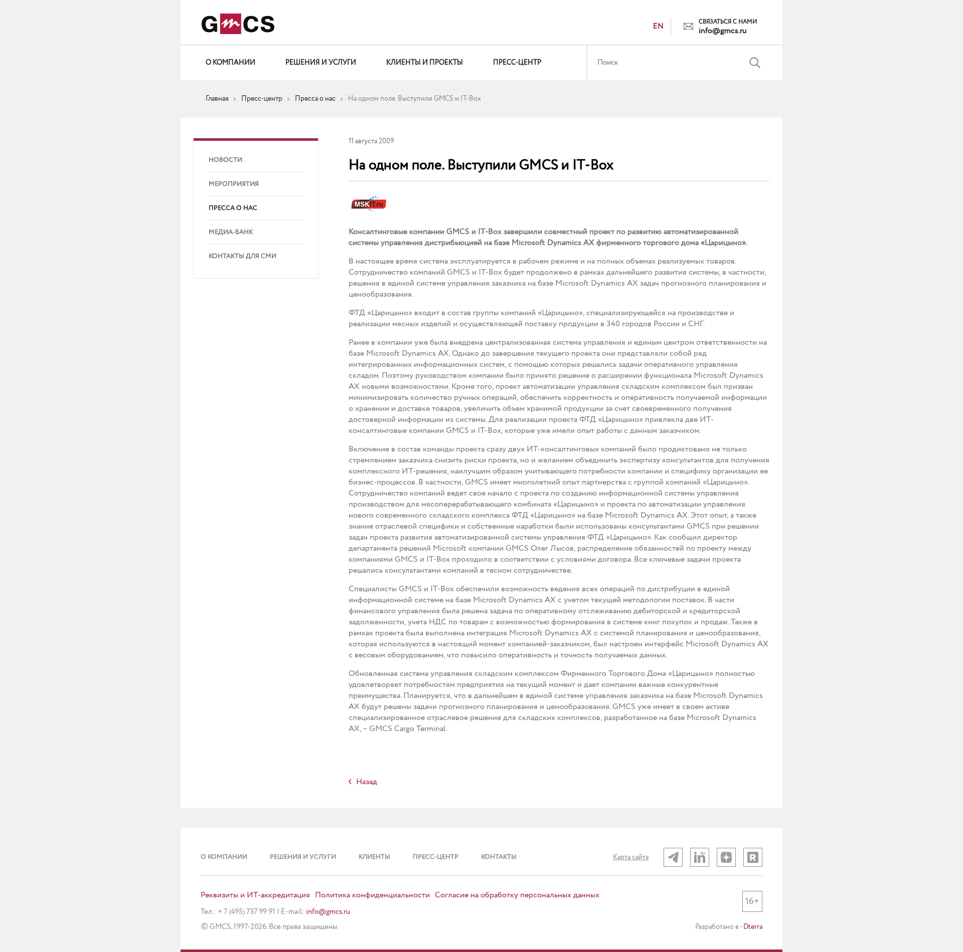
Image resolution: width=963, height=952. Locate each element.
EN (658, 27)
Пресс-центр (517, 63)
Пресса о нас (233, 208)
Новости (225, 160)
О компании (230, 63)
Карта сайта (631, 857)
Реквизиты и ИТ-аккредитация (255, 895)
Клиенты (374, 857)
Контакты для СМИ (242, 256)
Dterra (752, 927)
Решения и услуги (320, 63)
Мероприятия (234, 184)
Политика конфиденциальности (372, 895)
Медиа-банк (231, 232)
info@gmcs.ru (723, 31)
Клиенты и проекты (424, 63)
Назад (366, 782)
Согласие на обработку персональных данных (517, 895)
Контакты (499, 857)
